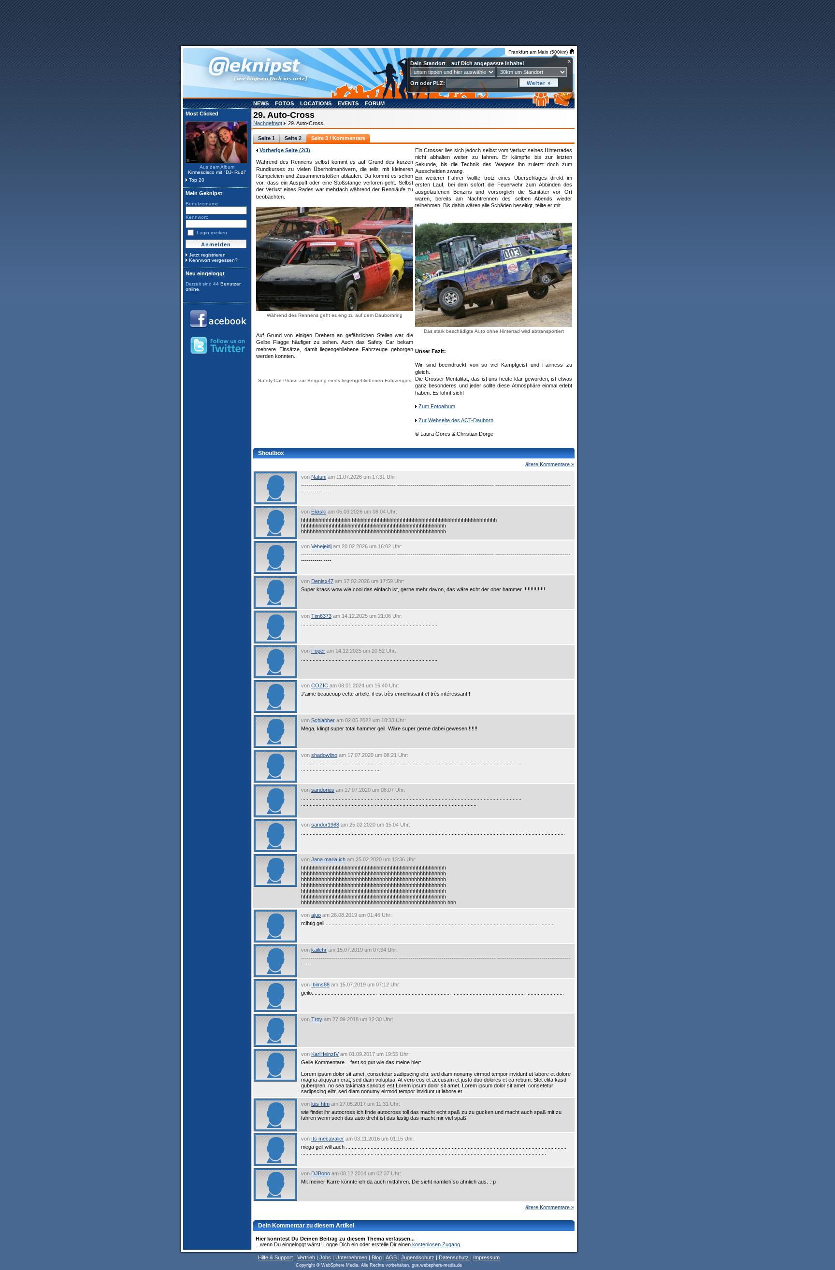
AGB (391, 1257)
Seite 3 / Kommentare (338, 138)
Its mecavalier (327, 1139)
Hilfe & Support (275, 1257)
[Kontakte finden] (542, 104)
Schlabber (323, 720)
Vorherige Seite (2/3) (284, 150)
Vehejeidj (321, 546)
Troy (316, 1019)
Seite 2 (293, 138)
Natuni (318, 477)
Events (348, 103)
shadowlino (324, 755)
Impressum (486, 1257)
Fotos (284, 103)
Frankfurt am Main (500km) (538, 52)
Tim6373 (321, 616)
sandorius (322, 790)
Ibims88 (320, 984)
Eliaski (318, 511)
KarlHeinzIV (325, 1054)
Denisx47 (322, 581)
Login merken (212, 232)
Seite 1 (266, 138)
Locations (315, 103)
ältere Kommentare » (549, 464)
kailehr (319, 950)
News (261, 103)
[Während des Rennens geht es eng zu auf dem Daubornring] (334, 310)
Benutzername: (203, 203)
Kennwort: (197, 217)
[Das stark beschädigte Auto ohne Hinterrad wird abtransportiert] (493, 326)
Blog (377, 1257)
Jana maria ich (328, 859)
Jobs (325, 1257)
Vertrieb (306, 1257)
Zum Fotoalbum (436, 406)
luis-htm (320, 1104)
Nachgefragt (267, 123)
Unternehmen (351, 1257)
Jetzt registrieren (207, 254)
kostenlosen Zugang (436, 1244)
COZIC (320, 685)
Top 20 (196, 180)
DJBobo (320, 1173)
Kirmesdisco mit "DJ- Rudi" (217, 172)
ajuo (316, 915)
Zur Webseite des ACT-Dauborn (455, 420)
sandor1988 (325, 825)
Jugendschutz (417, 1257)
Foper (318, 651)
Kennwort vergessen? (213, 260)
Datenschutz (454, 1257)
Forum (375, 103)
